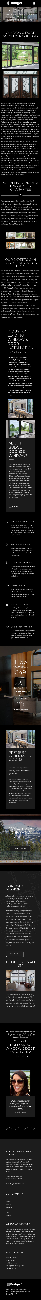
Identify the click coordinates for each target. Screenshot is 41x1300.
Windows (9, 1202)
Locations (9, 1207)
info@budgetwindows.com (15, 1183)
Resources (9, 1210)
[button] (9, 1127)
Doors (8, 1199)
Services (8, 1204)
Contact (8, 1215)
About (8, 1212)
